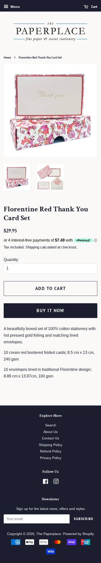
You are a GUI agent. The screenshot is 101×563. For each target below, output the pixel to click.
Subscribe (83, 519)
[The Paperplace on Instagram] (56, 482)
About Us (50, 432)
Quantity (11, 260)
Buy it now (50, 310)
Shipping (32, 247)
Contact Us (50, 438)
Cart (93, 6)
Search (50, 425)
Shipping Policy (50, 445)
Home (7, 57)
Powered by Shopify (78, 534)
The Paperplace (48, 534)
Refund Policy (50, 451)
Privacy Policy (50, 458)
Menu (15, 7)
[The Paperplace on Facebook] (45, 482)
